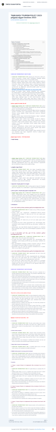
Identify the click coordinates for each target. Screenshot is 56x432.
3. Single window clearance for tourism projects (23, 61)
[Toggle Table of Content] (43, 42)
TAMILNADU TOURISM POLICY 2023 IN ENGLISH (21, 55)
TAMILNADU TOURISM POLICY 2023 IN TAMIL (20, 43)
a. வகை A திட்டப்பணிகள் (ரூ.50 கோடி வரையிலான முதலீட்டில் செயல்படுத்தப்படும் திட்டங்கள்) (27, 51)
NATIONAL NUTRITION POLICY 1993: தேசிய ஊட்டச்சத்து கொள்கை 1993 (26, 89)
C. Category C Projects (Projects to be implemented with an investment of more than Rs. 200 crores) (30, 69)
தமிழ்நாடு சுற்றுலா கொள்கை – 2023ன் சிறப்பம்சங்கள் (22, 46)
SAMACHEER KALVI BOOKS (28, 2)
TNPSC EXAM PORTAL (13, 4)
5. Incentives (17, 63)
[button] (34, 2)
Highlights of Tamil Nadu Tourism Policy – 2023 (22, 58)
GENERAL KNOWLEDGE (42, 2)
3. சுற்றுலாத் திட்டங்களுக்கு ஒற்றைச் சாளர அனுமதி (22, 48)
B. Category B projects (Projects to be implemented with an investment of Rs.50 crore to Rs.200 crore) (28, 66)
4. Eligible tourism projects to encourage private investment (25, 62)
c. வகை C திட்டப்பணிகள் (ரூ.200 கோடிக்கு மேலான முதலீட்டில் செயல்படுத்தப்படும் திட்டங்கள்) (28, 54)
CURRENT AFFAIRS (27, 6)
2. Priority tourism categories (20, 60)
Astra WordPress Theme (40, 429)
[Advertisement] (28, 32)
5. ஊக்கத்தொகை (18, 50)
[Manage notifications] (53, 429)
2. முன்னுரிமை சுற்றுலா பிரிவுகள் (19, 47)
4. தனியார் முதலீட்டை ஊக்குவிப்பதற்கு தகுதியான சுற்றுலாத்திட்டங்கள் (25, 49)
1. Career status (17, 59)
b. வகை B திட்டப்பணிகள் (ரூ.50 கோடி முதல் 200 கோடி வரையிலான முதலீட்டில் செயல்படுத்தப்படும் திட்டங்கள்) (28, 53)
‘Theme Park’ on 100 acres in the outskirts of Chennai (23, 57)
